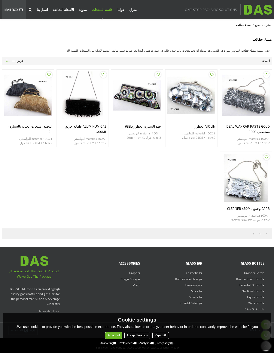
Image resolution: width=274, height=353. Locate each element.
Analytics (145, 343)
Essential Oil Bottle (251, 285)
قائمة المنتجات (102, 9)
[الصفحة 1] (266, 234)
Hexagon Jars (193, 285)
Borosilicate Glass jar (188, 279)
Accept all (113, 335)
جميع (258, 25)
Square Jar (195, 297)
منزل (133, 9)
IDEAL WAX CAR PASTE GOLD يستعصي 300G (247, 129)
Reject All (161, 335)
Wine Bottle (256, 303)
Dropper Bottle (254, 273)
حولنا (121, 9)
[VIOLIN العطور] (191, 95)
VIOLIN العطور (205, 126)
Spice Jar (196, 291)
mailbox (11, 9)
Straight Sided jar (191, 303)
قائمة (13, 61)
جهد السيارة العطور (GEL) (143, 126)
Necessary (163, 343)
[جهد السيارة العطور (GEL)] (137, 95)
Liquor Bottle (255, 297)
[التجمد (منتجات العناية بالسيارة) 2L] (28, 95)
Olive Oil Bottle (254, 309)
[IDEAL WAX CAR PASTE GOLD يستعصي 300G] (246, 95)
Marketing (107, 343)
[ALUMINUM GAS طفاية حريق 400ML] (83, 95)
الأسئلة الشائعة (63, 9)
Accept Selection (137, 335)
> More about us (49, 311)
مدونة (83, 9)
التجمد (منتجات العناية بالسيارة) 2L (30, 129)
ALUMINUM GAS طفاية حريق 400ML (86, 129)
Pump (136, 285)
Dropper (134, 273)
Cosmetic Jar (194, 273)
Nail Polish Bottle (253, 291)
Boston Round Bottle (250, 279)
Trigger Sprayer (130, 279)
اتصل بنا (42, 9)
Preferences (126, 343)
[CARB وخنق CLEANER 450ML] (246, 178)
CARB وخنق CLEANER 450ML (248, 208)
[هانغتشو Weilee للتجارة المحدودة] (258, 9)
